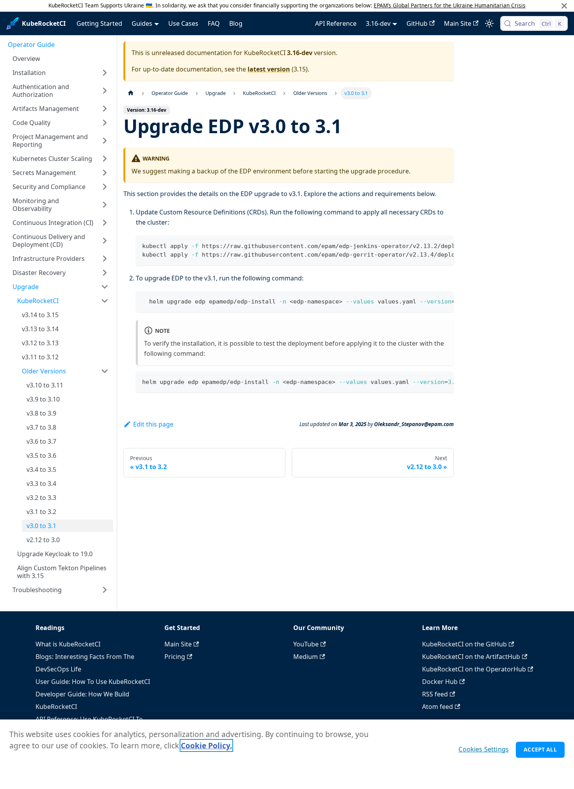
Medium (305, 656)
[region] (287, 754)
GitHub (417, 23)
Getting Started (99, 23)
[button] (60, 72)
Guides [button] (142, 23)
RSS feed (435, 694)
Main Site (457, 23)
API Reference (336, 23)
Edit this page (153, 424)
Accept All (540, 749)
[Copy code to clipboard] (444, 245)
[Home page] (130, 93)
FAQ (214, 23)
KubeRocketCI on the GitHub (464, 644)
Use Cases (183, 23)
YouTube (306, 644)
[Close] (564, 5)
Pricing (174, 656)
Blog (235, 23)
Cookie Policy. (206, 745)
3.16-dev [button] (378, 23)
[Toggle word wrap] (430, 245)
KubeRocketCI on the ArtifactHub (471, 656)
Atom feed (437, 706)
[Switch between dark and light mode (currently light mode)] (489, 23)
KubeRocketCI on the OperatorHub (474, 669)
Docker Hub (440, 681)
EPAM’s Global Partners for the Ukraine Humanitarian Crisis (450, 5)
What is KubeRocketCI (68, 644)
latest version (269, 69)
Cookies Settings (483, 749)
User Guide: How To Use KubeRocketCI (93, 681)
